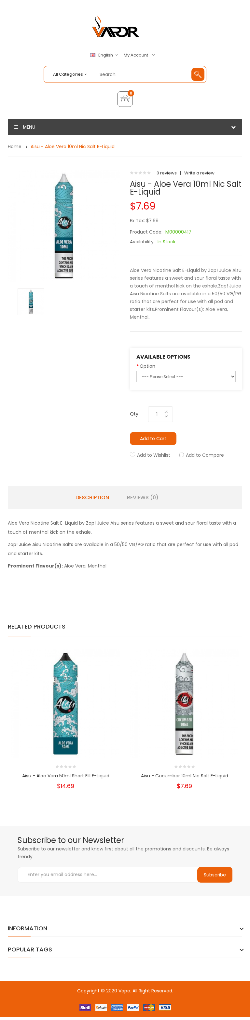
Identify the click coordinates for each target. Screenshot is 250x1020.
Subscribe (215, 875)
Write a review (199, 173)
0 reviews (167, 173)
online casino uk (213, 997)
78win (178, 997)
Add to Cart (153, 438)
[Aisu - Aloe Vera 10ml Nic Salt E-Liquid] (31, 301)
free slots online (112, 1004)
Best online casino (76, 997)
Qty (134, 414)
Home (14, 146)
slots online (83, 1004)
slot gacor (109, 1010)
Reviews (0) (143, 497)
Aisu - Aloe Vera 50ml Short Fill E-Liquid (65, 775)
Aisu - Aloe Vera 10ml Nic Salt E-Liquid (73, 146)
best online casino (152, 997)
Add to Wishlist (153, 455)
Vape (124, 991)
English (106, 55)
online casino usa (114, 997)
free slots (62, 1004)
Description (92, 497)
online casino (143, 1004)
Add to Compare (205, 455)
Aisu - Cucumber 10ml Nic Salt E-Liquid (184, 775)
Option (147, 366)
